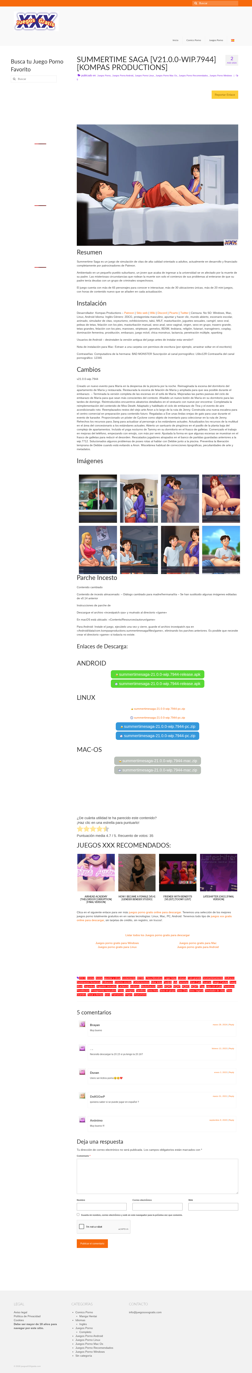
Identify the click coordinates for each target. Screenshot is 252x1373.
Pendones (228, 986)
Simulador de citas (215, 990)
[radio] (80, 829)
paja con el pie (214, 986)
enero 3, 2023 (220, 1072)
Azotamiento (128, 978)
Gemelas (183, 982)
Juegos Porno (104, 75)
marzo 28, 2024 (220, 1024)
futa (175, 982)
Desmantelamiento (213, 978)
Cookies (19, 1320)
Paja (202, 986)
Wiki (152, 312)
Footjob (168, 982)
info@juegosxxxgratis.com (145, 1312)
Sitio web (142, 312)
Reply (231, 1024)
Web (190, 1200)
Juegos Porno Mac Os (166, 75)
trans (107, 994)
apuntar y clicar (112, 978)
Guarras (207, 982)
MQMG (185, 986)
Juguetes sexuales (106, 986)
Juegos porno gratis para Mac (198, 943)
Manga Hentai (88, 1316)
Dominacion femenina (88, 982)
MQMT (194, 986)
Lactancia (123, 986)
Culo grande (194, 978)
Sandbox (141, 990)
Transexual (118, 994)
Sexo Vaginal (196, 990)
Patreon (129, 312)
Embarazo (107, 982)
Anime (90, 978)
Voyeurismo (140, 994)
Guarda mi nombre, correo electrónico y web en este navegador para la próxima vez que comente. (132, 1215)
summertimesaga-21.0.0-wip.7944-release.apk (159, 674)
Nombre (81, 1200)
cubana (182, 978)
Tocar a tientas (95, 994)
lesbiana (134, 986)
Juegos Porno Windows (220, 75)
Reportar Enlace (225, 94)
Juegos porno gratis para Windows (117, 943)
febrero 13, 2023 (219, 1048)
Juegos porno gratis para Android (198, 947)
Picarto (173, 312)
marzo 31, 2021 (220, 1096)
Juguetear (89, 986)
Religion (129, 990)
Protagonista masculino (103, 990)
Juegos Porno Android (122, 75)
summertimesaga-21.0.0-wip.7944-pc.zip (159, 708)
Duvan (94, 1072)
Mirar (160, 986)
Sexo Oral (182, 990)
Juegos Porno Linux (144, 75)
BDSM (140, 978)
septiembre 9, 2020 (218, 1120)
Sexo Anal (152, 990)
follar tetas (156, 982)
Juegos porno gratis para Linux (117, 947)
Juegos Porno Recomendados (193, 75)
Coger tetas (170, 978)
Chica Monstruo (153, 978)
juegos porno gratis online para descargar (155, 912)
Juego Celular (220, 982)
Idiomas (80, 1320)
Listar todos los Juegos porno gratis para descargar (157, 935)
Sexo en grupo (167, 990)
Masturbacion (148, 986)
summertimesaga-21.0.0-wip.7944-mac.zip (159, 761)
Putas (121, 990)
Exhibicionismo (141, 982)
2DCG (82, 978)
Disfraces (229, 978)
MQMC (168, 986)
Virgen (128, 994)
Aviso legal (20, 1312)
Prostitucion (83, 990)
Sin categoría (83, 1355)
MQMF (176, 986)
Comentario (83, 1156)
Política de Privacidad (27, 1316)
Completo (85, 1332)
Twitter (184, 312)
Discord (162, 312)
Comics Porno (84, 1312)
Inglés (83, 1324)
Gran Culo (195, 982)
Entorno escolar (123, 982)
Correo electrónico (142, 1200)
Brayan (95, 1025)
